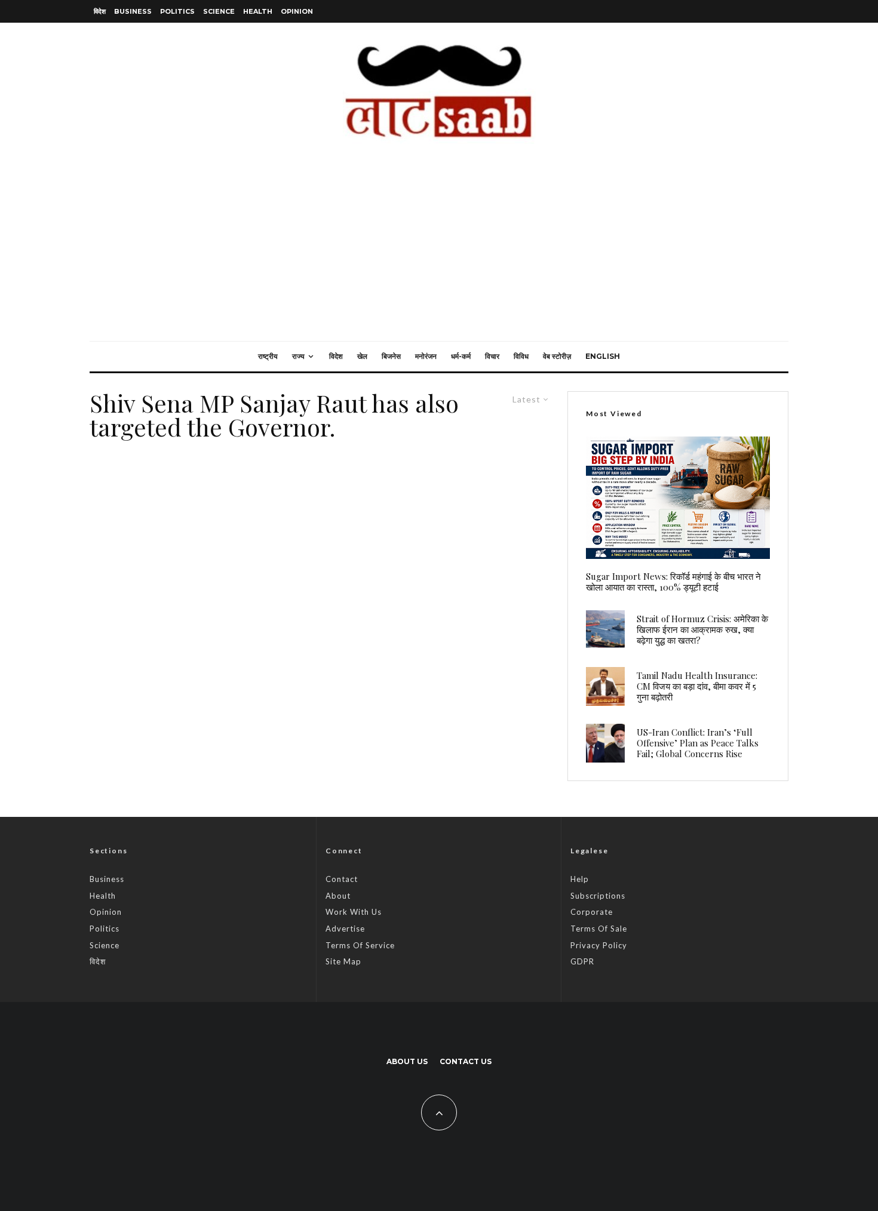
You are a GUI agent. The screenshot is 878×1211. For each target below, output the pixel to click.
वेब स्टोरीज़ (557, 356)
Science (219, 11)
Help (579, 879)
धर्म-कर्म (461, 356)
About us (407, 1061)
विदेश (100, 11)
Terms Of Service (360, 945)
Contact (342, 879)
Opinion (297, 11)
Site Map (343, 961)
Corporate (591, 912)
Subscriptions (597, 895)
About (338, 895)
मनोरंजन (426, 356)
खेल (362, 356)
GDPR (582, 961)
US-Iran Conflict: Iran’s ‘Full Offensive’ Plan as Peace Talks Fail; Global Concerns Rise (698, 743)
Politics (177, 11)
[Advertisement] (439, 251)
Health (257, 11)
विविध (521, 356)
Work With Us (354, 912)
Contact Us (466, 1061)
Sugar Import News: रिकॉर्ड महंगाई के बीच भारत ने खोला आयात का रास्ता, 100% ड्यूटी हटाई (673, 581)
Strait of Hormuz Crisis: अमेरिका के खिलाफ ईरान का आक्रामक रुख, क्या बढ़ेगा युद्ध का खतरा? (702, 629)
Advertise (345, 928)
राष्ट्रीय (268, 356)
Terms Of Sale (598, 928)
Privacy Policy (598, 945)
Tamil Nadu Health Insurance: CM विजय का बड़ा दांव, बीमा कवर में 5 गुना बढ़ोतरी (697, 686)
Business (133, 11)
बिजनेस (391, 356)
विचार (492, 356)
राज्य (298, 356)
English (602, 356)
